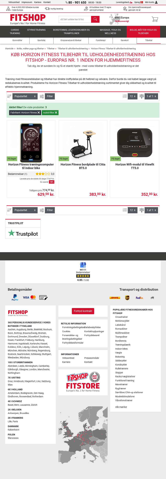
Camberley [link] (44, 366)
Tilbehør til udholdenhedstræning (73, 48)
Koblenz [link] (12, 347)
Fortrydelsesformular (72, 342)
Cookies (66, 331)
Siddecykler (121, 360)
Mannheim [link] (44, 347)
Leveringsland (122, 2)
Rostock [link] (12, 354)
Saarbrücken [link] (23, 354)
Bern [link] (16, 405)
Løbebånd (120, 325)
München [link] (12, 350)
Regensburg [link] (44, 350)
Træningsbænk (122, 344)
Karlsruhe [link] (35, 343)
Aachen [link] (11, 329)
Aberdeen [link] (12, 366)
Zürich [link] (34, 405)
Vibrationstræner (123, 400)
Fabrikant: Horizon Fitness (24, 112)
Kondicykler (121, 364)
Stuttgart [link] (46, 354)
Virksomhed (13, 2)
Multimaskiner (122, 333)
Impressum (27, 2)
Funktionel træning (124, 380)
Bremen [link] (42, 333)
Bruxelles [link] (24, 413)
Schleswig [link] (36, 354)
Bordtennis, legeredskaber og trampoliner (71, 32)
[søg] (95, 19)
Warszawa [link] (13, 438)
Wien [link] (10, 384)
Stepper (119, 372)
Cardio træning (15, 32)
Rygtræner (120, 388)
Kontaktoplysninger (94, 331)
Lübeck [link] (34, 347)
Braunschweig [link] (30, 333)
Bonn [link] (10, 333)
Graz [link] (10, 381)
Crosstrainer (121, 317)
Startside (9, 48)
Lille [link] (10, 421)
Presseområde (91, 358)
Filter (50, 96)
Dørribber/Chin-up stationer (129, 392)
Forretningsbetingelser (72, 327)
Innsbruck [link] (19, 381)
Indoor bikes (121, 348)
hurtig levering (57, 9)
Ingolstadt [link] (23, 343)
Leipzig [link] (26, 347)
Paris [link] (15, 421)
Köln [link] (19, 347)
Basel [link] (10, 405)
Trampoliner (121, 336)
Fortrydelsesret (92, 335)
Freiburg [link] (29, 340)
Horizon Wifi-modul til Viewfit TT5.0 (134, 166)
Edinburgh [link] (13, 369)
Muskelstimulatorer (125, 396)
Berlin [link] (30, 329)
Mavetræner (121, 384)
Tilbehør (50, 48)
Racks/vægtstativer (125, 376)
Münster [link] (22, 350)
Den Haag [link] (39, 393)
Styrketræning (36, 30)
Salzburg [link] (46, 381)
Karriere (37, 2)
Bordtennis (120, 341)
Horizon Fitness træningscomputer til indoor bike (31, 166)
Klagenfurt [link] (30, 381)
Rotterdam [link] (37, 396)
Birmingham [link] (31, 366)
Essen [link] (11, 340)
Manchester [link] (43, 369)
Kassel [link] (44, 343)
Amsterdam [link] (14, 393)
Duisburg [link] (44, 336)
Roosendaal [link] (25, 396)
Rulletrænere (121, 368)
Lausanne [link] (25, 405)
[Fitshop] (28, 19)
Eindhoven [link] (13, 396)
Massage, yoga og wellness (110, 32)
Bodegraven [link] (27, 393)
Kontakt (47, 2)
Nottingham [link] (14, 373)
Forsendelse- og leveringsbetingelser (72, 337)
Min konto (149, 2)
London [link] (33, 369)
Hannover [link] (13, 343)
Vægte (118, 352)
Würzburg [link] (25, 357)
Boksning (120, 356)
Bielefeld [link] (38, 329)
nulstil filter (49, 112)
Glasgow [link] (23, 369)
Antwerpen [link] (13, 413)
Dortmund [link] (13, 336)
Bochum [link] (47, 329)
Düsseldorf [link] (33, 336)
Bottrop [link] (18, 333)
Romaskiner (121, 328)
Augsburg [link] (21, 329)
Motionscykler (122, 321)
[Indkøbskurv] (156, 19)
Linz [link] (38, 381)
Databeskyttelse (92, 327)
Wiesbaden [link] (13, 357)
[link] (23, 233)
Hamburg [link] (39, 340)
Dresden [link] (23, 336)
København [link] (13, 429)
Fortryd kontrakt (83, 311)
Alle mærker (121, 407)
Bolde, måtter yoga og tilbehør (143, 32)
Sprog (137, 2)
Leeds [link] (21, 366)
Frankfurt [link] (19, 340)
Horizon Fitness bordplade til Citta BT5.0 (83, 166)
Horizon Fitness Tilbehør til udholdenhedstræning (113, 48)
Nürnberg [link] (32, 350)
